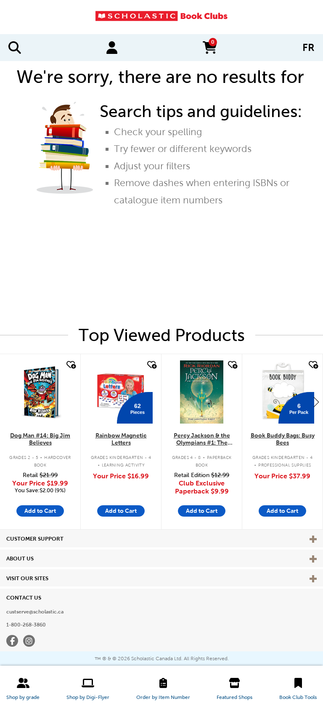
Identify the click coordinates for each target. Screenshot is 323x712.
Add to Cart (40, 510)
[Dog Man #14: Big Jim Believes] (40, 392)
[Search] (14, 47)
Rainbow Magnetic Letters (121, 439)
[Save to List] (70, 365)
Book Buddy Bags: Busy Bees (283, 439)
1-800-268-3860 (26, 625)
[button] (23, 688)
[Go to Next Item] (316, 402)
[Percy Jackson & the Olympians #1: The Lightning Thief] (201, 392)
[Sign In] (111, 47)
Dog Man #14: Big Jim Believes (40, 439)
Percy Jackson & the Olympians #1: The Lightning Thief (202, 439)
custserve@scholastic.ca (35, 612)
